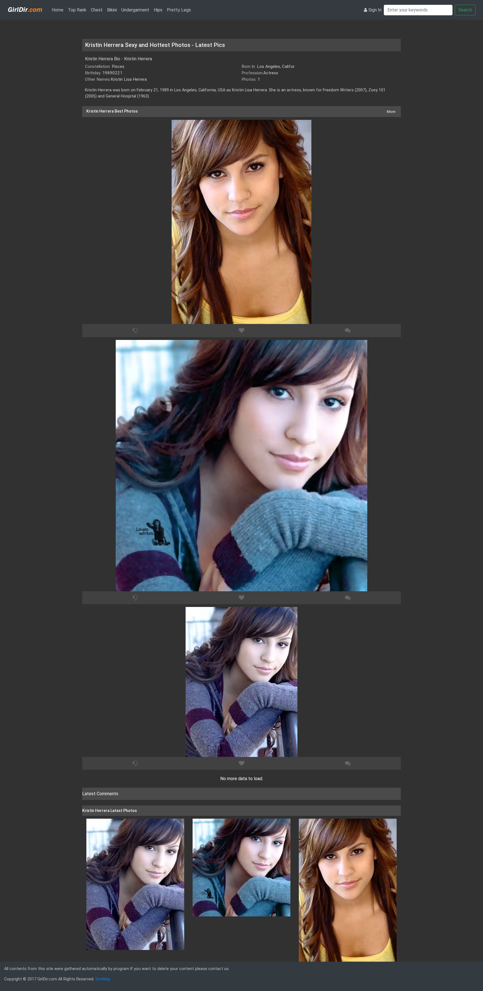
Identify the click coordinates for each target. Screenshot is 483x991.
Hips (158, 10)
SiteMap (102, 979)
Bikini (112, 10)
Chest (97, 10)
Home (59, 10)
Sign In (375, 10)
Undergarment (135, 10)
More (391, 111)
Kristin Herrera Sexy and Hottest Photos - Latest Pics (155, 45)
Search (465, 10)
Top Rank (77, 10)
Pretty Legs (179, 10)
